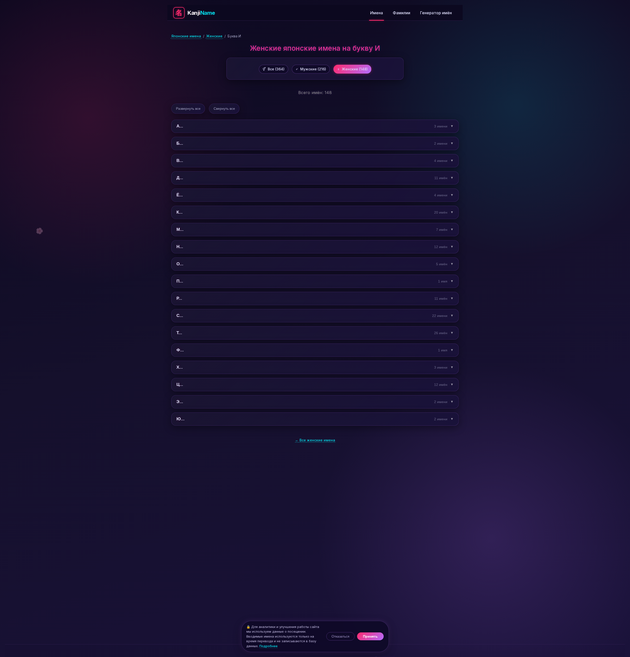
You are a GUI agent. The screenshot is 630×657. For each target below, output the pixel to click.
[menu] (336, 12)
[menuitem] (376, 13)
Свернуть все (224, 108)
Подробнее (268, 646)
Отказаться (340, 636)
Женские (214, 36)
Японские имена (186, 36)
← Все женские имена (315, 440)
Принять (370, 636)
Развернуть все (188, 108)
